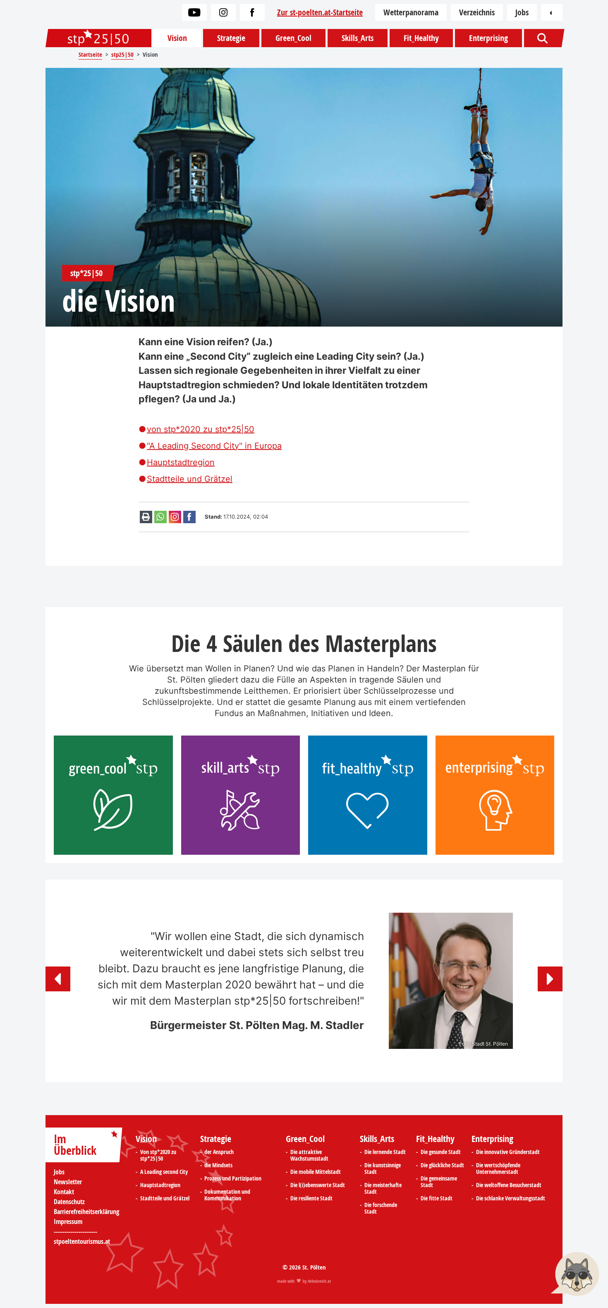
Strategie (231, 37)
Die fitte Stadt (436, 1198)
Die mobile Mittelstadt (315, 1172)
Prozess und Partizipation (232, 1178)
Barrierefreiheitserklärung (86, 1211)
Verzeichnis (477, 12)
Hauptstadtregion (181, 462)
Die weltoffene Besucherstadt (508, 1185)
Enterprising (488, 37)
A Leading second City (164, 1172)
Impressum (68, 1221)
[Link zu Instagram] (223, 12)
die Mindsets (218, 1165)
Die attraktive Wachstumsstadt (309, 1155)
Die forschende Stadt (380, 1208)
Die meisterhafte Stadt (383, 1188)
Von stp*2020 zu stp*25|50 (158, 1155)
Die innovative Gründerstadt (508, 1152)
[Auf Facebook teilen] (189, 517)
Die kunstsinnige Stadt (382, 1168)
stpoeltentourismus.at (82, 1241)
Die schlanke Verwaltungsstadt (510, 1198)
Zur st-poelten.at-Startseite (320, 12)
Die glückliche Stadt (442, 1165)
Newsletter (68, 1181)
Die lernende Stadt (385, 1152)
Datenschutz (69, 1201)
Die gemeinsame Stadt (439, 1181)
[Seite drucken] (146, 517)
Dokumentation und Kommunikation (227, 1195)
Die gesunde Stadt (441, 1152)
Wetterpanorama (410, 12)
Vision (177, 37)
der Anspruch (219, 1152)
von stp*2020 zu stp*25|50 (200, 429)
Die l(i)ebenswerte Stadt (317, 1185)
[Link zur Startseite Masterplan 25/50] (98, 38)
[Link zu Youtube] (194, 12)
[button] (57, 979)
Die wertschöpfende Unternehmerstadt (498, 1168)
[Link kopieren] (175, 517)
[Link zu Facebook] (252, 12)
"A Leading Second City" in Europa (214, 446)
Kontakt (64, 1191)
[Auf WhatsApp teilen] (160, 517)
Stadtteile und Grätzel (189, 479)
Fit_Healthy (421, 37)
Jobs (522, 12)
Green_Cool (293, 37)
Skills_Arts (357, 37)
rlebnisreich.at (319, 1281)
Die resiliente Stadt (311, 1198)
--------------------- (75, 1231)
